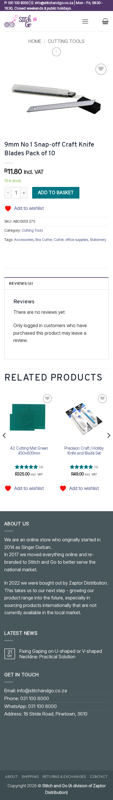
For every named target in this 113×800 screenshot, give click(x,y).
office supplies (76, 239)
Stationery (98, 239)
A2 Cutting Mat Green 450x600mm (29, 451)
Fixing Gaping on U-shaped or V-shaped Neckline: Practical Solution (60, 654)
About (11, 776)
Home (34, 41)
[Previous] (4, 447)
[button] (85, 21)
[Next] (108, 447)
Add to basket (56, 192)
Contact (98, 776)
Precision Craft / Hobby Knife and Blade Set (84, 451)
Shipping (30, 776)
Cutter (58, 239)
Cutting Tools (66, 41)
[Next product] (56, 51)
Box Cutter (43, 239)
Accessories (24, 239)
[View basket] (105, 21)
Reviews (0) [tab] (21, 283)
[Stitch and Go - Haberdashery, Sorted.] (40, 21)
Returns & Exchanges (64, 776)
